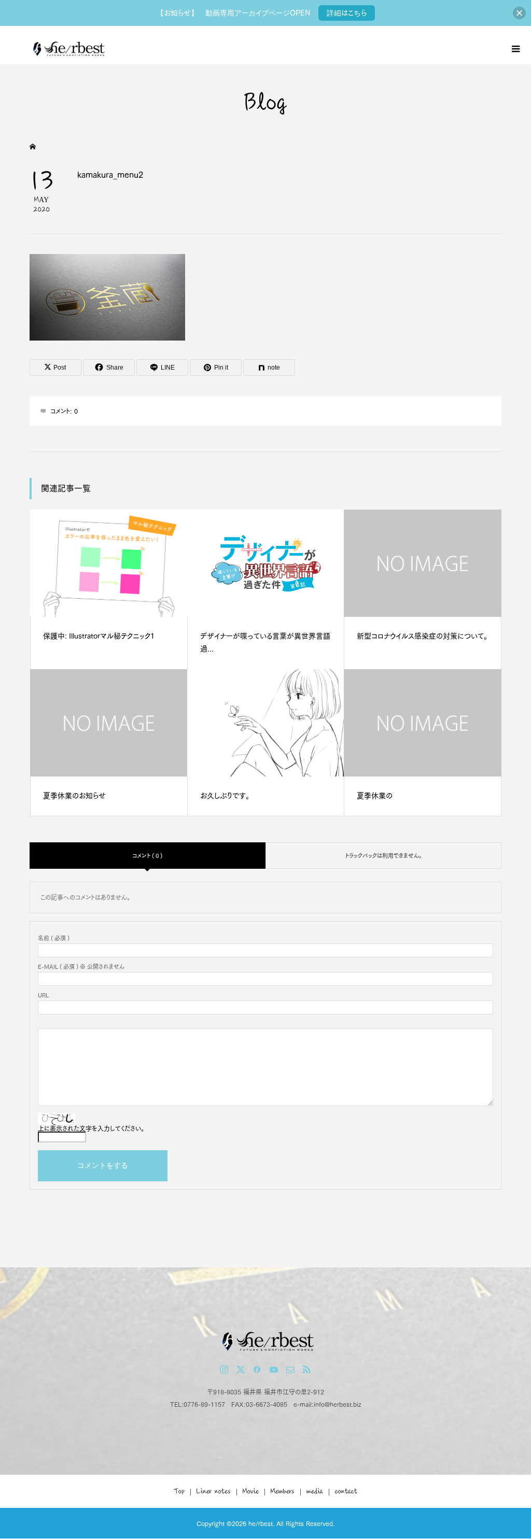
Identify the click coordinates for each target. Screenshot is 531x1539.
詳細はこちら (347, 13)
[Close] (519, 13)
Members (283, 1491)
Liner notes (214, 1491)
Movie (251, 1491)
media (314, 1491)
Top (179, 1491)
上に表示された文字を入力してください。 (91, 1128)
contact (346, 1491)
